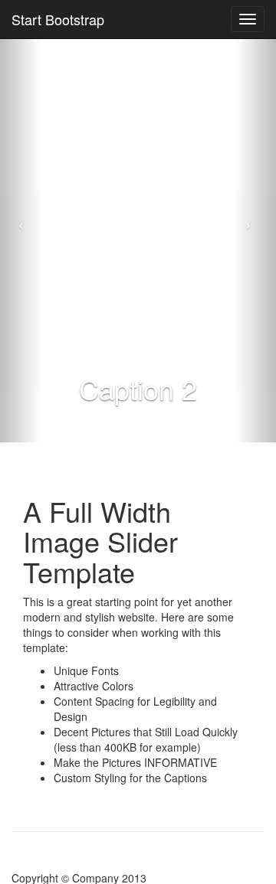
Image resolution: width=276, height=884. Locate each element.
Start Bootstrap (58, 19)
